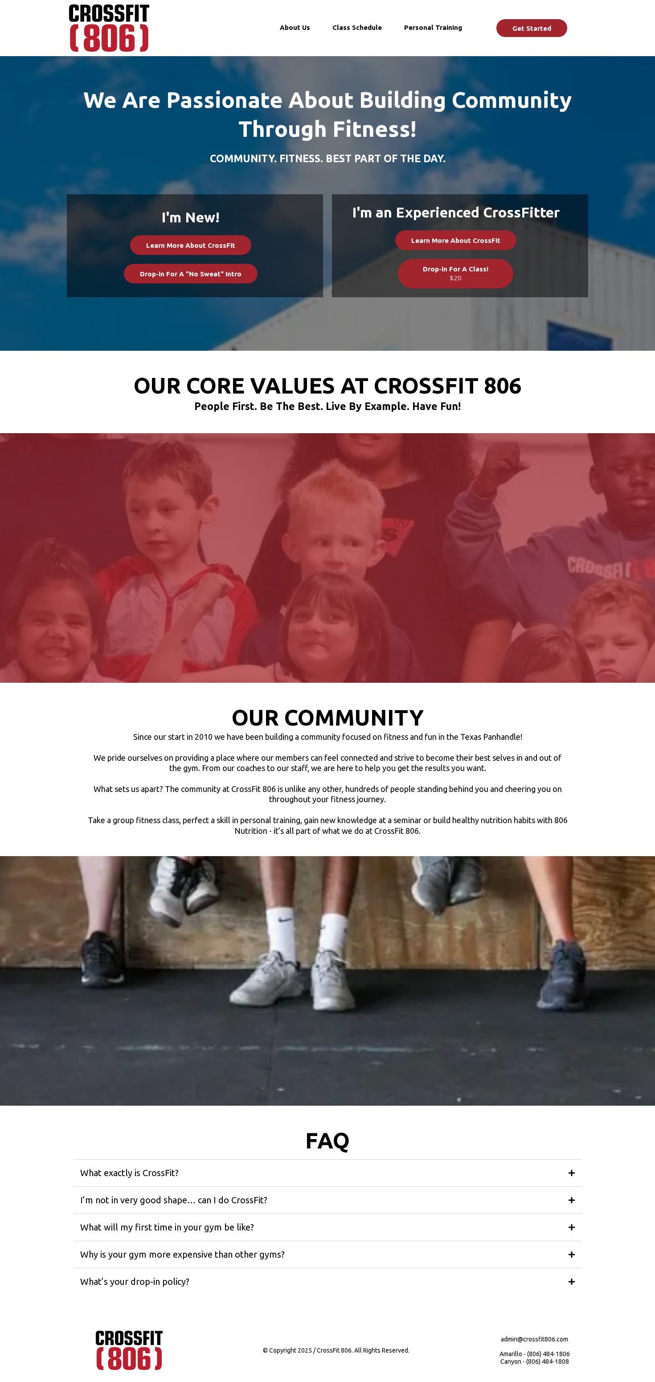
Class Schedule (357, 27)
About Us (295, 27)
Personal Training (433, 27)
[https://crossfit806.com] (109, 28)
